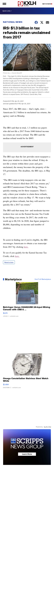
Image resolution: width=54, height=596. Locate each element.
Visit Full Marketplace (43, 279)
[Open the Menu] (4, 4)
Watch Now (46, 4)
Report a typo (8, 262)
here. (26, 246)
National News (12, 22)
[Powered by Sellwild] (47, 427)
